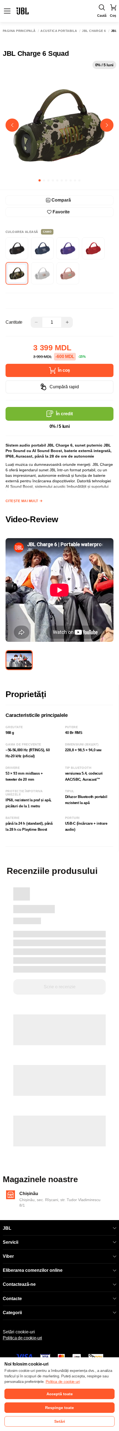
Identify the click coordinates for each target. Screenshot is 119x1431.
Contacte (12, 1298)
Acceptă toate (59, 1394)
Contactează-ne (19, 1284)
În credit (64, 413)
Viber (8, 1256)
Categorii (12, 1312)
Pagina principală (19, 30)
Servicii (10, 1242)
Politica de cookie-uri (22, 1338)
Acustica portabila (58, 30)
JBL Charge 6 (94, 30)
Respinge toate (59, 1407)
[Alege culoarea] (17, 248)
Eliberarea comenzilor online (33, 1270)
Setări (59, 1421)
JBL (7, 1228)
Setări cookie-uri (19, 1332)
